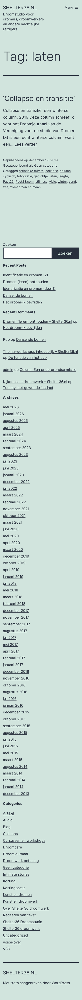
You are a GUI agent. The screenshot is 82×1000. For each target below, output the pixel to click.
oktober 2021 (14, 515)
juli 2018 (10, 583)
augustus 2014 (15, 766)
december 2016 (16, 671)
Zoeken (9, 244)
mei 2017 (10, 644)
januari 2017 (13, 665)
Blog (7, 827)
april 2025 (11, 427)
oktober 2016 (14, 685)
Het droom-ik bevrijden (22, 302)
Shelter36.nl (20, 8)
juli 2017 (9, 637)
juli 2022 (10, 488)
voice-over (12, 942)
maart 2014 (12, 773)
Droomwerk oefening (21, 861)
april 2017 (11, 651)
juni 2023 (11, 468)
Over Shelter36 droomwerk (26, 908)
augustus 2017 (15, 631)
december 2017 (16, 610)
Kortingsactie (14, 888)
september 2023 (17, 448)
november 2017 (16, 617)
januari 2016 (13, 705)
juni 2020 (11, 529)
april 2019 (11, 570)
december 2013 (16, 794)
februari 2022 (14, 502)
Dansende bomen (18, 295)
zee (5, 187)
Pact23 (8, 181)
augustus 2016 (15, 692)
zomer (15, 187)
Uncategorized (15, 935)
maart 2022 (13, 495)
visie (52, 181)
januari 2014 (13, 787)
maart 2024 (13, 434)
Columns (10, 834)
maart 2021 (12, 522)
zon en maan (31, 187)
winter (62, 181)
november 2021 (16, 509)
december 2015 (16, 712)
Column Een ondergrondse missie (48, 370)
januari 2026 (13, 414)
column (65, 171)
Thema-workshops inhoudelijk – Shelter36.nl (40, 351)
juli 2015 (10, 739)
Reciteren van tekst (19, 915)
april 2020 (11, 543)
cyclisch (9, 176)
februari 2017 (14, 658)
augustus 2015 (15, 732)
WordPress (61, 983)
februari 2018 (14, 604)
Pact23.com (25, 181)
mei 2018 (10, 590)
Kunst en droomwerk (20, 901)
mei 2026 (11, 407)
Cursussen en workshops (24, 840)
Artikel (8, 813)
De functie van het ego (27, 357)
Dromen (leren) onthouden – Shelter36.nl (37, 321)
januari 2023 (13, 475)
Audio (8, 820)
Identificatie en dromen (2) (25, 275)
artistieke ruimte (31, 171)
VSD (6, 949)
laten (53, 176)
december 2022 (16, 482)
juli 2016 (10, 699)
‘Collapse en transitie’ (39, 98)
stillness (41, 181)
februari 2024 (14, 441)
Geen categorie (45, 165)
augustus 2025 (15, 420)
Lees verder (26, 144)
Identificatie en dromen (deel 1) (29, 288)
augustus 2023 (15, 454)
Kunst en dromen (17, 895)
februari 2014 (14, 780)
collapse (51, 171)
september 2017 (16, 624)
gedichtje (41, 176)
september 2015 (16, 726)
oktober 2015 (14, 719)
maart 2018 (12, 597)
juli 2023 (10, 461)
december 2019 (16, 556)
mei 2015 (10, 753)
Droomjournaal (15, 854)
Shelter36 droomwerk (21, 928)
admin (8, 370)
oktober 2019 (14, 563)
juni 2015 (10, 746)
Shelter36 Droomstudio (22, 922)
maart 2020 (13, 549)
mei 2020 (11, 536)
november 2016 (16, 678)
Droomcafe (12, 847)
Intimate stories (16, 874)
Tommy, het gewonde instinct (28, 388)
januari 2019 (13, 577)
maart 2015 (12, 760)
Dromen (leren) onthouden (25, 282)
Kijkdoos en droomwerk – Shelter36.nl (35, 382)
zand (72, 181)
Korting (9, 881)
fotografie (24, 176)
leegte (63, 176)
